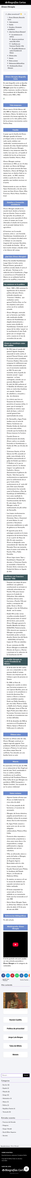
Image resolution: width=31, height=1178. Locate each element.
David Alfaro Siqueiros (9, 1132)
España (5, 1088)
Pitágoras (5, 1125)
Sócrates (5, 1135)
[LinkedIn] (21, 975)
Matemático (6, 1098)
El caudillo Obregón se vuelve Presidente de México (17, 50)
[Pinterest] (12, 975)
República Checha (8, 1108)
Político (5, 1105)
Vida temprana (13, 22)
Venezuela (6, 1112)
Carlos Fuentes (24, 980)
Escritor (5, 1085)
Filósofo (5, 1091)
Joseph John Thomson (6, 980)
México (5, 1102)
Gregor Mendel (7, 1129)
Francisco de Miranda (9, 1122)
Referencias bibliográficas (16, 63)
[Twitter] (8, 975)
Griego (5, 1095)
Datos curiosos (13, 60)
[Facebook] (3, 975)
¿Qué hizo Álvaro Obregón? (17, 32)
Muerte (11, 58)
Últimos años (13, 55)
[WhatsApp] (17, 975)
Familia (11, 24)
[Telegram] (26, 975)
